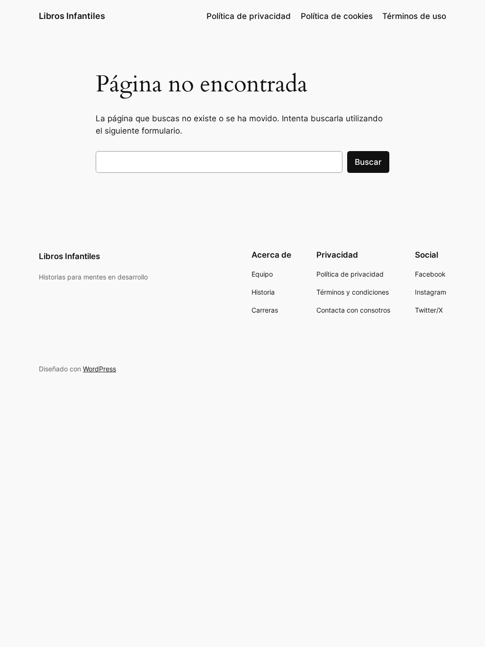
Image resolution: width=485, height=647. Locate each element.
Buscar (368, 162)
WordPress (99, 369)
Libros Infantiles (72, 16)
